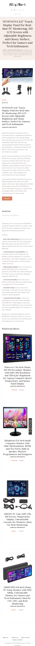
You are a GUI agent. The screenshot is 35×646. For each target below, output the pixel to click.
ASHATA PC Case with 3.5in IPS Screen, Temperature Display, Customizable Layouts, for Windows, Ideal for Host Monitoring (17, 519)
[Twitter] (12, 10)
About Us (5, 637)
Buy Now (7, 198)
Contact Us (14, 637)
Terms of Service (17, 640)
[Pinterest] (23, 10)
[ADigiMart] (17, 4)
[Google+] (20, 10)
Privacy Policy (25, 637)
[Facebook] (17, 10)
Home (4, 50)
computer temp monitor (14, 50)
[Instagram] (14, 10)
